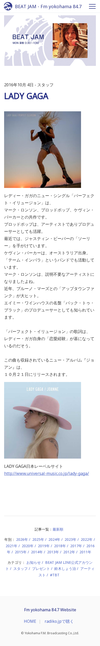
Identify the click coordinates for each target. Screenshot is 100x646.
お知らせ (33, 562)
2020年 (28, 545)
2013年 (53, 551)
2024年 (54, 539)
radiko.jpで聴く (59, 621)
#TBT (54, 574)
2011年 (85, 551)
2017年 (76, 545)
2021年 (11, 545)
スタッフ (20, 568)
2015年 (21, 551)
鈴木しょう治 (65, 568)
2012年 (69, 551)
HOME (30, 621)
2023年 (70, 539)
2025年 (38, 539)
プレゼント (41, 568)
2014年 (37, 551)
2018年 (60, 545)
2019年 (44, 545)
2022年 (87, 539)
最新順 (58, 529)
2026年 (22, 539)
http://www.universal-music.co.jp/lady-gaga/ (46, 473)
